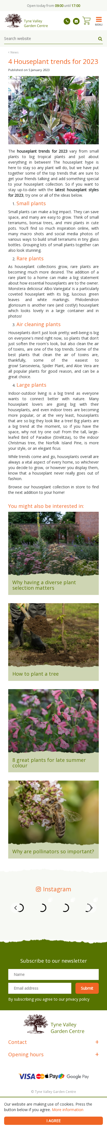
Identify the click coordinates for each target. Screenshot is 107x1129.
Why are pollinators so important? (53, 851)
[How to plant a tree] (53, 637)
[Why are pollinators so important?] (53, 815)
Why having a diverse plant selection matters (44, 585)
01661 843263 (67, 21)
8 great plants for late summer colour (49, 763)
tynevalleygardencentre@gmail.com (76, 21)
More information (67, 1109)
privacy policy (77, 999)
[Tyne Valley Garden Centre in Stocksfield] (26, 21)
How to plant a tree (35, 673)
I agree (53, 1120)
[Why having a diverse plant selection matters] (53, 546)
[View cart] (86, 21)
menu (99, 24)
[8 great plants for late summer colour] (53, 723)
